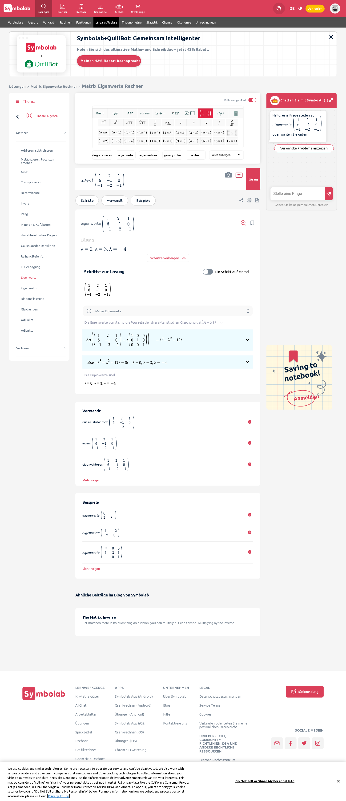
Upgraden (315, 8)
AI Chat (81, 705)
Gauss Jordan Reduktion (38, 246)
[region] (173, 781)
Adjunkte (27, 320)
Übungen (82, 723)
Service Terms (210, 705)
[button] (228, 182)
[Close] (338, 781)
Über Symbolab (174, 696)
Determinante (30, 193)
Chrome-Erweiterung (130, 750)
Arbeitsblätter (86, 714)
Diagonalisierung (32, 299)
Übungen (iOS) (126, 741)
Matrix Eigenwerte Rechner (54, 87)
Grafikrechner (85, 750)
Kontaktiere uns (175, 723)
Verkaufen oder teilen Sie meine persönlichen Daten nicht (223, 725)
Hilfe (166, 714)
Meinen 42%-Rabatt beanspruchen (111, 61)
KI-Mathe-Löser (87, 696)
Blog (166, 705)
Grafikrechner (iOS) (129, 732)
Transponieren (31, 182)
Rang (24, 214)
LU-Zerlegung (30, 267)
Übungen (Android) (129, 714)
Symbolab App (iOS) (130, 723)
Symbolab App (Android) (134, 696)
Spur (24, 171)
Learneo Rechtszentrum (217, 760)
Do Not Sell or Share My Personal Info (264, 780)
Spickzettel (83, 732)
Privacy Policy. (58, 796)
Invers (25, 203)
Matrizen (22, 133)
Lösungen (17, 87)
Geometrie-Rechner (90, 759)
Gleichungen (29, 309)
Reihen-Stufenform (34, 256)
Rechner (81, 741)
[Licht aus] (300, 8)
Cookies (205, 714)
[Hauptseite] (43, 700)
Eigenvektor (29, 288)
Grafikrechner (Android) (133, 705)
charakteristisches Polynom (40, 235)
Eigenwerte (28, 277)
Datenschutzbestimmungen (220, 696)
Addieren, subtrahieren (37, 150)
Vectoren (22, 348)
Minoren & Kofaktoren (36, 224)
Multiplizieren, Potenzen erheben (37, 161)
